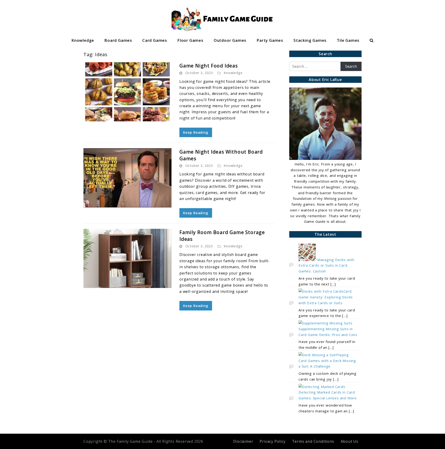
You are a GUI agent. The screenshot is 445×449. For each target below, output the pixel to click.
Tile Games (348, 40)
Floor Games (190, 40)
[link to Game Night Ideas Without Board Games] (127, 177)
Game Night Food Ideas (208, 65)
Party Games (270, 40)
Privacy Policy (272, 441)
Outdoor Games (230, 40)
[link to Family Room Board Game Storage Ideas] (127, 258)
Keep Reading (195, 132)
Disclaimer (243, 441)
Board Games (118, 40)
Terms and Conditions (313, 441)
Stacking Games (310, 40)
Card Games (154, 40)
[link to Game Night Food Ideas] (127, 91)
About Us (349, 441)
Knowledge (82, 40)
